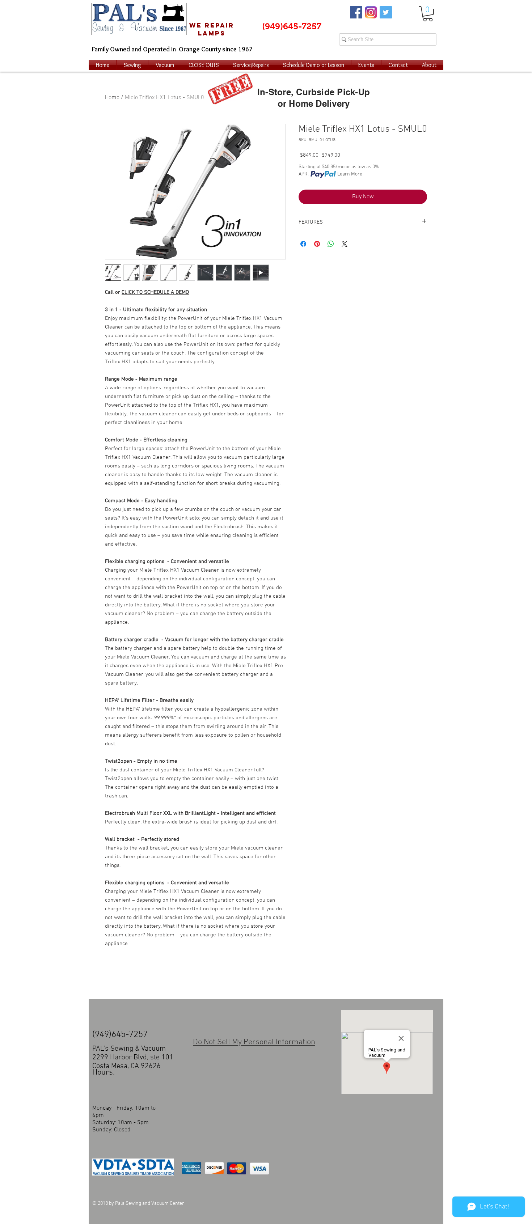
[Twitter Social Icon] (386, 12)
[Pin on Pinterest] (317, 244)
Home (112, 97)
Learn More (349, 174)
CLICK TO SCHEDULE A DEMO (155, 292)
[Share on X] (344, 244)
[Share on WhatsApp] (330, 244)
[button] (428, 13)
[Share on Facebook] (303, 244)
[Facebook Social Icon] (356, 12)
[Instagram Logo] (371, 12)
